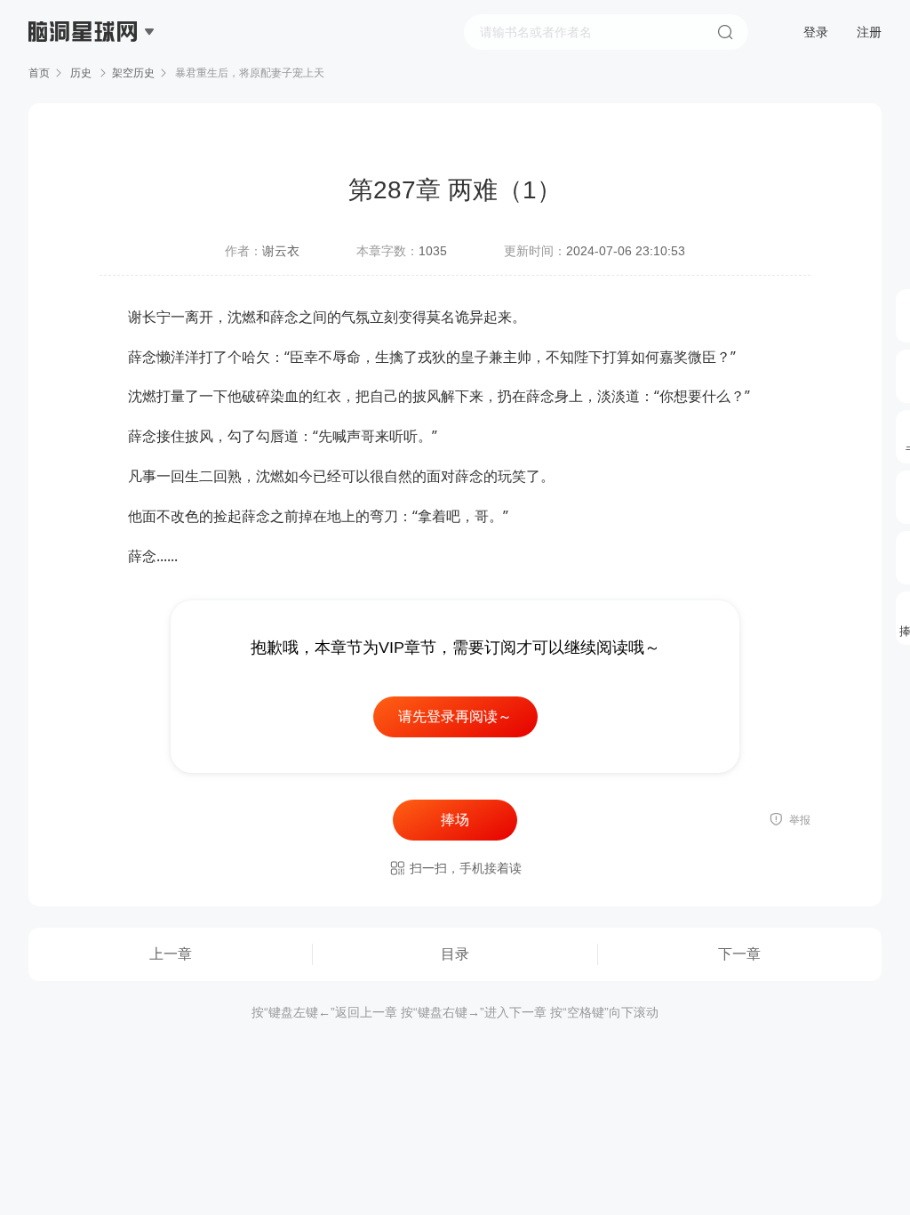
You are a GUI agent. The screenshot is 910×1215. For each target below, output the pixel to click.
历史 (81, 73)
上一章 (170, 954)
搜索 (725, 32)
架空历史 (133, 73)
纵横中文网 (84, 82)
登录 (815, 32)
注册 (869, 32)
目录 (455, 954)
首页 (39, 73)
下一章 (739, 954)
